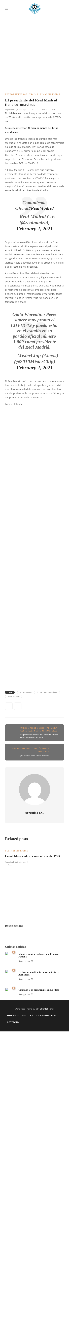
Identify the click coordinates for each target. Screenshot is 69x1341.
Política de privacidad (43, 1015)
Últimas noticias (48, 94)
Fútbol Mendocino (32, 728)
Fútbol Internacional (20, 94)
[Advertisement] (34, 34)
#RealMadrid (41, 208)
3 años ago (21, 862)
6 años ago (21, 110)
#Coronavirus (26, 692)
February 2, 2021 (34, 228)
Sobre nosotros (16, 1015)
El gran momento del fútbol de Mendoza (33, 755)
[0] (9, 956)
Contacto (13, 1022)
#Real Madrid (13, 696)
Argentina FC (27, 961)
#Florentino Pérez (48, 692)
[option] (34, 856)
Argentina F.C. (10, 110)
